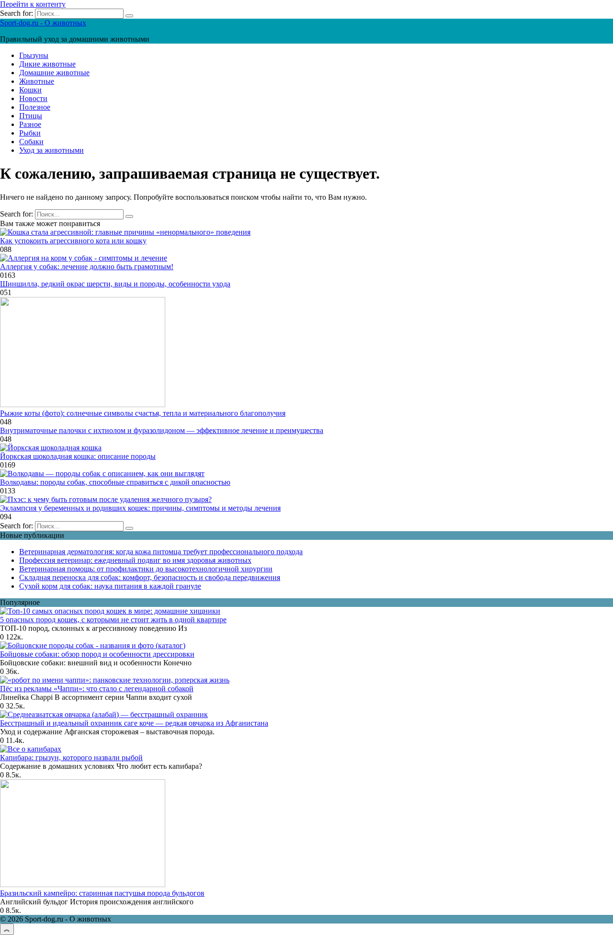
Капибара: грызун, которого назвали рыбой (71, 757)
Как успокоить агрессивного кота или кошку (73, 241)
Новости (33, 98)
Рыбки (30, 133)
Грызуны (33, 55)
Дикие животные (47, 64)
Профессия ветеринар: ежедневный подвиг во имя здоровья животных (135, 560)
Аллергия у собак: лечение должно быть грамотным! (86, 266)
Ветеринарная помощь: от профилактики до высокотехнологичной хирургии (145, 569)
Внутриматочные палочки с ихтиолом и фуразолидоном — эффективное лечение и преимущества (161, 430)
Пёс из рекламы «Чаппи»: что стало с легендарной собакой (96, 688)
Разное (30, 124)
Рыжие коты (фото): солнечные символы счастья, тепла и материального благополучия (142, 413)
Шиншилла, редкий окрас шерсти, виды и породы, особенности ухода (115, 284)
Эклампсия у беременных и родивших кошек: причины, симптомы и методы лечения (140, 508)
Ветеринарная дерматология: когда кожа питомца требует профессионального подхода (161, 551)
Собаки (31, 141)
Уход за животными (51, 150)
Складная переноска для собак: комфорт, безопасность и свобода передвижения (149, 577)
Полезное (34, 107)
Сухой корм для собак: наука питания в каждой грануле (110, 586)
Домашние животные (54, 72)
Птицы (30, 116)
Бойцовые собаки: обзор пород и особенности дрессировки (97, 654)
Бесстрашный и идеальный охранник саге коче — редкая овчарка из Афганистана (134, 723)
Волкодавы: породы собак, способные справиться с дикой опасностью (115, 482)
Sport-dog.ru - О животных (43, 23)
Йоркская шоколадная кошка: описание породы (78, 456)
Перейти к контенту (33, 4)
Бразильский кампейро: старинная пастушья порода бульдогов (102, 893)
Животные (36, 81)
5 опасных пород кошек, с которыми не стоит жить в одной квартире (113, 620)
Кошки (30, 90)
